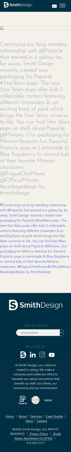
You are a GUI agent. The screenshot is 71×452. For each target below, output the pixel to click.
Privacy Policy (38, 434)
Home (10, 416)
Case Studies (54, 416)
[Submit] (62, 332)
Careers (42, 421)
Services (36, 416)
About (23, 416)
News (29, 421)
